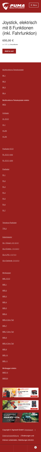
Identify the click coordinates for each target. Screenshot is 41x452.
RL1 (4, 175)
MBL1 (4, 284)
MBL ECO (6, 278)
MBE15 (5, 372)
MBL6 (4, 314)
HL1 (4, 125)
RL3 (4, 187)
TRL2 (4, 228)
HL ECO (5, 119)
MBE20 (5, 378)
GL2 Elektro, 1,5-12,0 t (10, 249)
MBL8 (4, 337)
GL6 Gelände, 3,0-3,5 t (10, 260)
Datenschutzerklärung (10, 435)
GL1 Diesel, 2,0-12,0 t (10, 243)
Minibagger (6, 273)
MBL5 (4, 308)
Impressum (29, 430)
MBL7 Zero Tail (8, 332)
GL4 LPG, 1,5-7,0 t (9, 255)
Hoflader (5, 113)
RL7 (4, 210)
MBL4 (4, 302)
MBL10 (5, 355)
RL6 (4, 204)
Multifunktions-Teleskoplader (13, 69)
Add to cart (9, 51)
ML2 (4, 81)
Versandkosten (14, 44)
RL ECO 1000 (7, 154)
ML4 (4, 93)
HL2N (4, 131)
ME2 (4, 104)
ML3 (4, 87)
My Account (7, 448)
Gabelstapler (7, 237)
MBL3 (4, 296)
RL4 (4, 193)
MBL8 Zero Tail (8, 343)
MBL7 (4, 326)
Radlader (5, 169)
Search (20, 448)
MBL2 (4, 290)
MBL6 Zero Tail (8, 320)
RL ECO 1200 (7, 160)
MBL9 (4, 349)
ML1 (4, 75)
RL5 (4, 198)
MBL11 (5, 361)
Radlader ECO (7, 149)
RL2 (4, 181)
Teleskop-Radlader (9, 222)
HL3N (4, 136)
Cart (31, 446)
